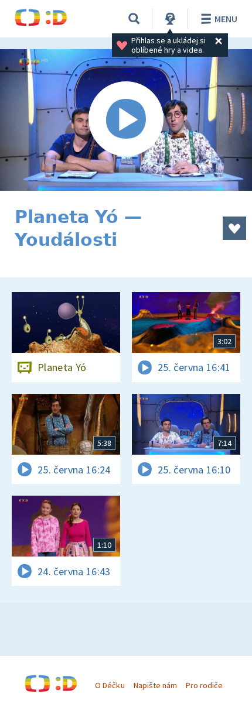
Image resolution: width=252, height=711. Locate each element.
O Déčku (109, 685)
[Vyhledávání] (134, 18)
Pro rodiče (204, 685)
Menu (225, 19)
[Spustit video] (126, 120)
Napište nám (155, 685)
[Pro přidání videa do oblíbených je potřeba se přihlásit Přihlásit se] (234, 228)
